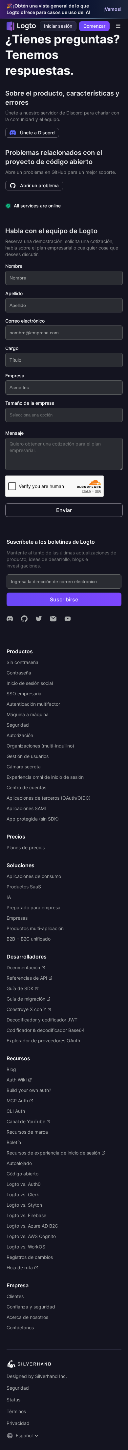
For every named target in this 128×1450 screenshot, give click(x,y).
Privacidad (18, 1423)
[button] (23, 1436)
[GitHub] (24, 618)
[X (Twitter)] (38, 618)
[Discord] (10, 618)
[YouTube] (67, 618)
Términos (16, 1411)
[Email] (53, 618)
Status (13, 1399)
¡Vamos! (112, 9)
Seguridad (18, 1388)
